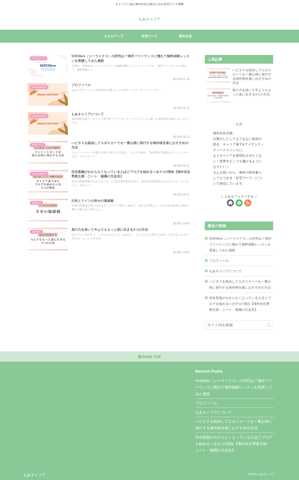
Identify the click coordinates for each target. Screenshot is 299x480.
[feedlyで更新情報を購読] (239, 202)
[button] (269, 325)
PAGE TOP (151, 357)
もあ (239, 124)
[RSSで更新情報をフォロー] (247, 202)
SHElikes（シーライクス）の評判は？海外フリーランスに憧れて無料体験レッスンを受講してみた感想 (240, 244)
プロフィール (219, 260)
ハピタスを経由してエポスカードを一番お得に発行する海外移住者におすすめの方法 (240, 284)
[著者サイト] (230, 202)
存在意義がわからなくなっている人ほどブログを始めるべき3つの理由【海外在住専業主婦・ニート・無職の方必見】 (240, 303)
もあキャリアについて (225, 271)
